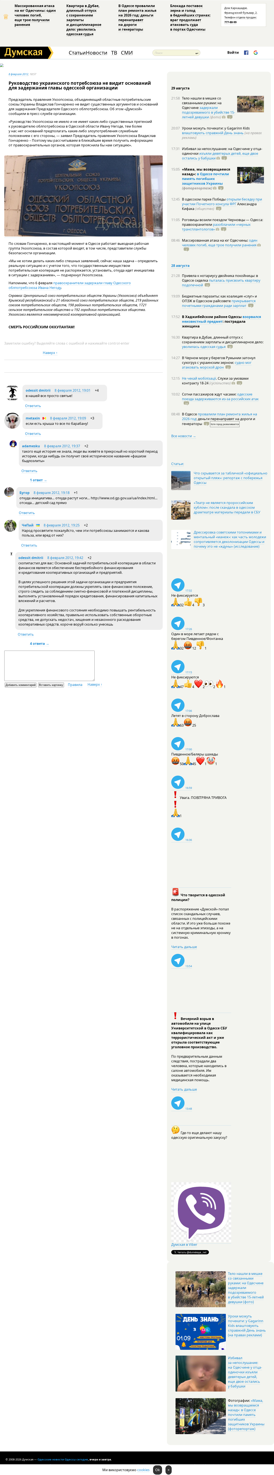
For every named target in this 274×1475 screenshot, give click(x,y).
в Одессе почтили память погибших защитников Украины (205, 179)
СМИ (127, 52)
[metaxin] (12, 427)
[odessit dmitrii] (12, 399)
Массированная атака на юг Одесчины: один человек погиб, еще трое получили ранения (35, 15)
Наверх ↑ (50, 352)
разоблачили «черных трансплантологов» (216, 227)
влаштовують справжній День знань (213, 133)
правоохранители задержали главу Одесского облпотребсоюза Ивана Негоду (70, 285)
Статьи (77, 52)
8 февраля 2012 (18, 74)
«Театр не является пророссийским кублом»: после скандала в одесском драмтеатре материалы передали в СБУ (227, 507)
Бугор (24, 492)
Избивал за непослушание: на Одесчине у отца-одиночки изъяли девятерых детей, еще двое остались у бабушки (245, 1372)
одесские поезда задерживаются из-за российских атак (220, 396)
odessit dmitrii (38, 390)
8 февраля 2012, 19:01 (73, 390)
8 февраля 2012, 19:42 (65, 557)
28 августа (180, 265)
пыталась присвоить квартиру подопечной (221, 282)
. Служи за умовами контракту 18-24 (215, 380)
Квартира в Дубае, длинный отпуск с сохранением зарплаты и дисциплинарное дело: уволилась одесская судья (83, 19)
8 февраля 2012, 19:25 (62, 525)
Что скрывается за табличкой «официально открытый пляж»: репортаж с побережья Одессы (230, 478)
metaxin (33, 418)
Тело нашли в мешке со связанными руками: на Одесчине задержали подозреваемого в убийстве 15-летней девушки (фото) (246, 1287)
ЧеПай (28, 525)
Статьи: (177, 463)
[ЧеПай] (10, 530)
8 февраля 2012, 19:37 (62, 446)
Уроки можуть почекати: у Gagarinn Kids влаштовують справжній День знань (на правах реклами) (247, 1325)
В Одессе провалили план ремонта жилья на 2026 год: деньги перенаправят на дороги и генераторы (137, 17)
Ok (157, 1470)
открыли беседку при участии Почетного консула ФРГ (222, 201)
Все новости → (183, 436)
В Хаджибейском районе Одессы (212, 316)
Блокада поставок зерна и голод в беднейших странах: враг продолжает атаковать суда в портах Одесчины (190, 17)
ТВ (114, 52)
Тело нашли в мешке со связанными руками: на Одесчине (202, 103)
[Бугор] (9, 495)
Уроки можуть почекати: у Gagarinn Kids (216, 128)
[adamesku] (13, 446)
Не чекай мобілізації (199, 378)
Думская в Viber (184, 1244)
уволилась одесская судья (204, 346)
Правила (75, 684)
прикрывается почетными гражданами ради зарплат (219, 303)
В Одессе (190, 414)
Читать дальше (184, 946)
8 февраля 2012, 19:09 (68, 418)
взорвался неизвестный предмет (221, 319)
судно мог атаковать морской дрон (217, 365)
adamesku (31, 446)
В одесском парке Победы (204, 199)
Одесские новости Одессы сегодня (62, 1459)
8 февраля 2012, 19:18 (52, 492)
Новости (96, 52)
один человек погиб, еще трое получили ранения (219, 242)
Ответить (33, 405)
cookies (143, 1470)
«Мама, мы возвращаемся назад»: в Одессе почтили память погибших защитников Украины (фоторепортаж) (246, 1414)
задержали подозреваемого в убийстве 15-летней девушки (208, 112)
